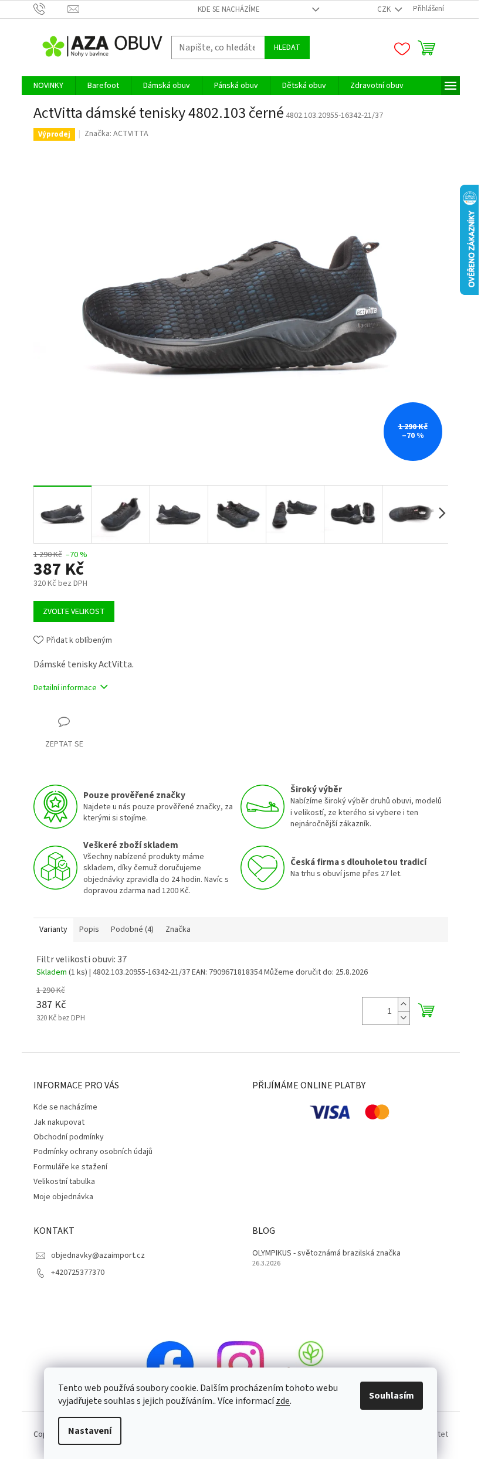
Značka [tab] (178, 929)
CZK (384, 9)
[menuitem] (48, 85)
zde (283, 1400)
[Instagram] (240, 1364)
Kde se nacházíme (229, 9)
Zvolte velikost (74, 611)
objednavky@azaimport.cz (98, 1255)
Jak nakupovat (58, 1122)
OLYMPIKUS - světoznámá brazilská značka (326, 1253)
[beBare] (311, 1364)
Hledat (287, 47)
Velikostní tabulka (64, 1181)
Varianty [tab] (53, 929)
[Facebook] (170, 1364)
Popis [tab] (89, 929)
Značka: (116, 134)
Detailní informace (65, 688)
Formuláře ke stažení (70, 1167)
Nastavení (89, 1430)
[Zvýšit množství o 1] (403, 1004)
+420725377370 (77, 1272)
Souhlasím (391, 1395)
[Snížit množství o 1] (403, 1017)
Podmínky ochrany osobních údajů (93, 1152)
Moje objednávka (63, 1197)
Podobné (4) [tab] (132, 929)
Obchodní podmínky (68, 1137)
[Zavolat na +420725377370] (50, 9)
